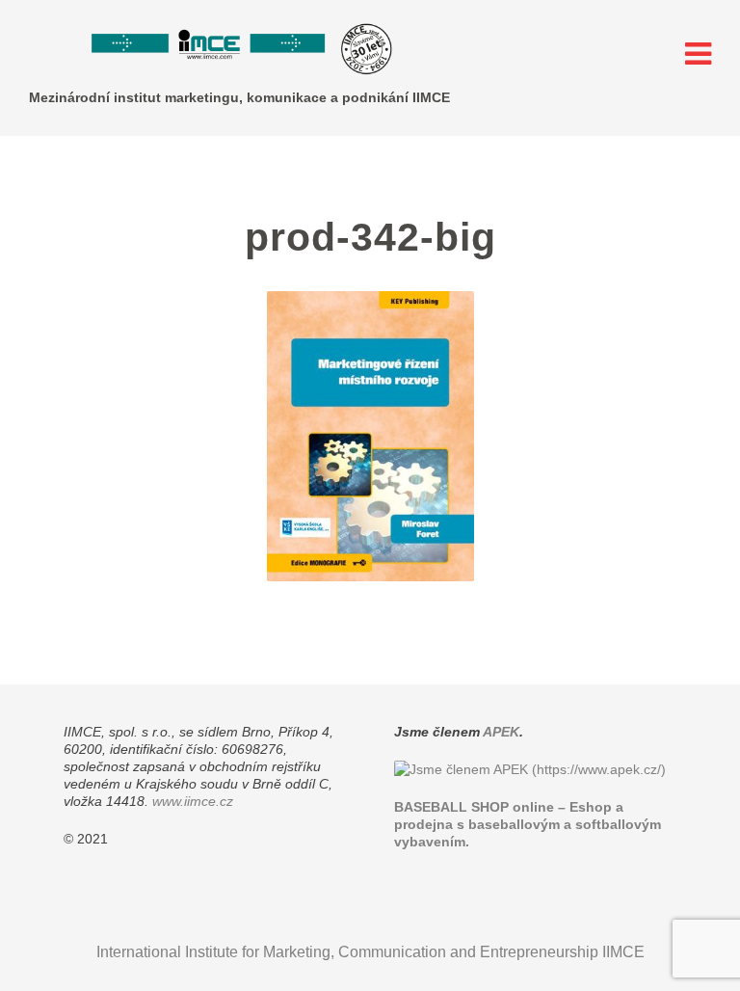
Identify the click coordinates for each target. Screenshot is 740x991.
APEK (501, 731)
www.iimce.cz (192, 801)
